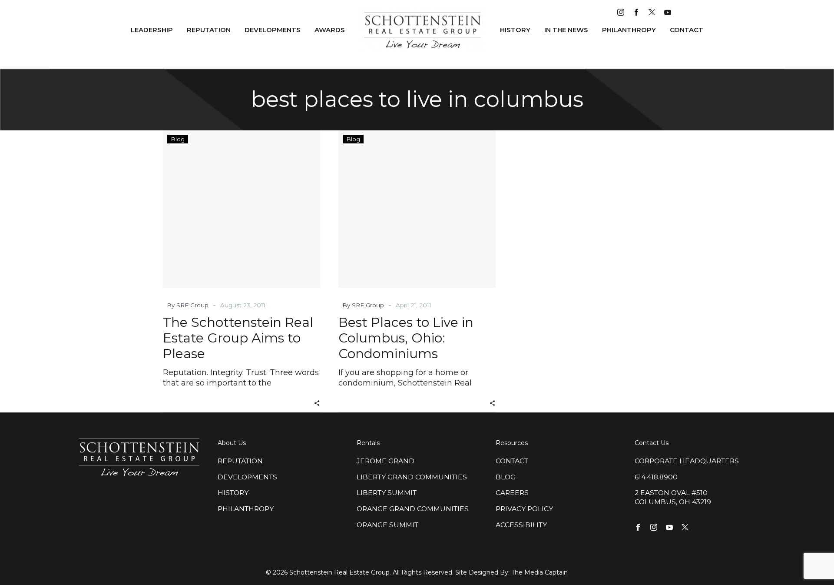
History (515, 30)
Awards (329, 30)
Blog (178, 139)
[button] (317, 402)
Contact (686, 30)
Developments (273, 30)
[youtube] (667, 12)
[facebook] (636, 12)
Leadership (152, 30)
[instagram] (620, 12)
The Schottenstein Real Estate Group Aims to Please (238, 338)
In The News (566, 30)
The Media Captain (539, 572)
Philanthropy (629, 30)
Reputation (209, 30)
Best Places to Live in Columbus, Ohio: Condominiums (405, 338)
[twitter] (652, 12)
